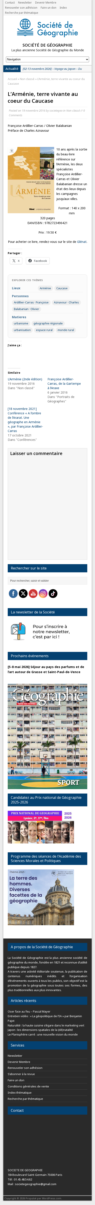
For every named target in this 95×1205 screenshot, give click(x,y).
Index (63, 8)
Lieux (16, 288)
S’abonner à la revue (21, 1074)
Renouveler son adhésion (21, 8)
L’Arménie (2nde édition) (25, 379)
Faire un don (48, 8)
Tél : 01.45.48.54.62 (20, 1179)
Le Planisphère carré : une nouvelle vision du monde (43, 1034)
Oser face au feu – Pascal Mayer (29, 1011)
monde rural (66, 330)
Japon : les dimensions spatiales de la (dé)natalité (40, 1030)
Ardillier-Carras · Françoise (31, 302)
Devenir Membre (45, 2)
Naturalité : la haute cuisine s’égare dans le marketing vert (46, 1025)
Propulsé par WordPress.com (43, 1198)
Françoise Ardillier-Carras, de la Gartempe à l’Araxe (64, 383)
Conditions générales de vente (28, 1086)
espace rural (44, 330)
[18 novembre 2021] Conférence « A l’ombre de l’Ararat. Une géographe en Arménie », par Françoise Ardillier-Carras (25, 420)
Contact (10, 2)
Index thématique (20, 1093)
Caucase (62, 288)
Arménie (45, 288)
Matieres (19, 317)
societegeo (56, 110)
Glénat (82, 242)
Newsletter (25, 2)
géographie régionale (48, 323)
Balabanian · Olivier (26, 309)
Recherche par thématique (21, 13)
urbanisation (22, 330)
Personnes (20, 296)
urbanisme (21, 323)
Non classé (73, 110)
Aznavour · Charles (66, 302)
